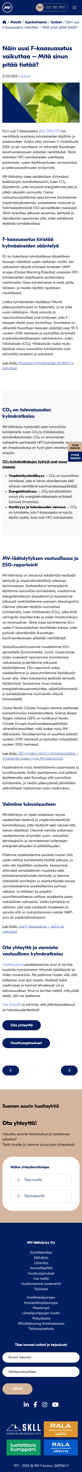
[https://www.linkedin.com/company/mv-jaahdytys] (27, 1405)
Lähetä (17, 1388)
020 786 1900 (51, 7)
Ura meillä (41, 1279)
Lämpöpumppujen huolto (41, 1313)
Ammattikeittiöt (41, 1268)
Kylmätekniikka (41, 1252)
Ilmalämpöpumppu (41, 1297)
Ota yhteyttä (11, 1005)
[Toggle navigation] (75, 7)
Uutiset (25, 76)
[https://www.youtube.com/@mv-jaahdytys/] (55, 1405)
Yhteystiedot (41, 1318)
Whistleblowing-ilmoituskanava (41, 1324)
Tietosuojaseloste (41, 1329)
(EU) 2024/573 (49, 131)
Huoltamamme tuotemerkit (41, 1284)
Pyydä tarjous (75, 457)
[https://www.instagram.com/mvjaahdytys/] (45, 1405)
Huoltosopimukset (26, 1043)
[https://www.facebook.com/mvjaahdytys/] (36, 1405)
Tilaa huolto (75, 447)
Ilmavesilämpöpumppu (41, 1303)
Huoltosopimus (13, 965)
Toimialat (41, 1289)
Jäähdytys (41, 1258)
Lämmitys (41, 1263)
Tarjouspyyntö (34, 1196)
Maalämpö (41, 1308)
